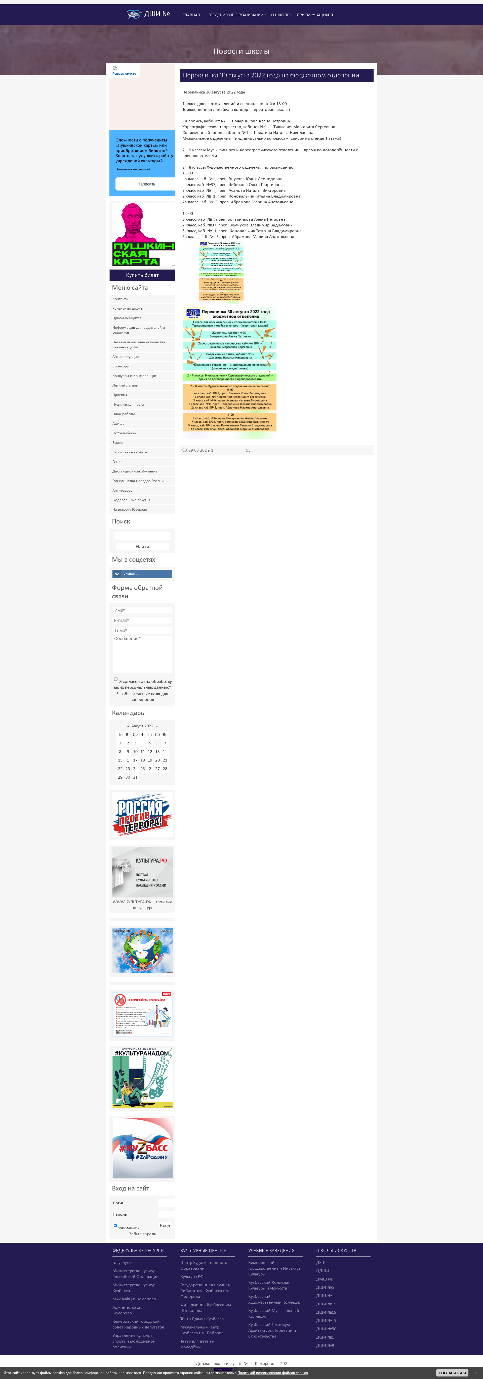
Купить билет (142, 275)
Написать (146, 184)
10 (135, 751)
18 (142, 760)
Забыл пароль (142, 1234)
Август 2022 (142, 726)
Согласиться (452, 1373)
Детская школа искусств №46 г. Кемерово (235, 1363)
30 (128, 777)
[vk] (142, 574)
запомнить (128, 1228)
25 (142, 769)
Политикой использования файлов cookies (272, 1373)
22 (120, 769)
